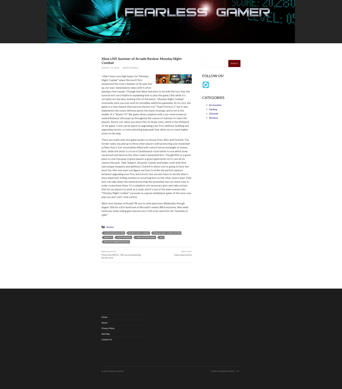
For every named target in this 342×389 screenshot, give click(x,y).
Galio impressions (183, 253)
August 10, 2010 (110, 68)
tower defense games (145, 237)
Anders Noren (227, 371)
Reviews (110, 227)
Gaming (213, 109)
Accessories (215, 104)
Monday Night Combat (139, 233)
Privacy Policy (108, 328)
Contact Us (107, 339)
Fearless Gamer (116, 371)
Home (104, 317)
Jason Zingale (130, 68)
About (104, 322)
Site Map (106, 334)
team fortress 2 (124, 237)
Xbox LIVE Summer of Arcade (116, 242)
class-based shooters (114, 233)
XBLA (162, 237)
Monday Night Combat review (167, 233)
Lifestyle (213, 113)
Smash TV (108, 237)
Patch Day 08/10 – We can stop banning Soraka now (121, 255)
